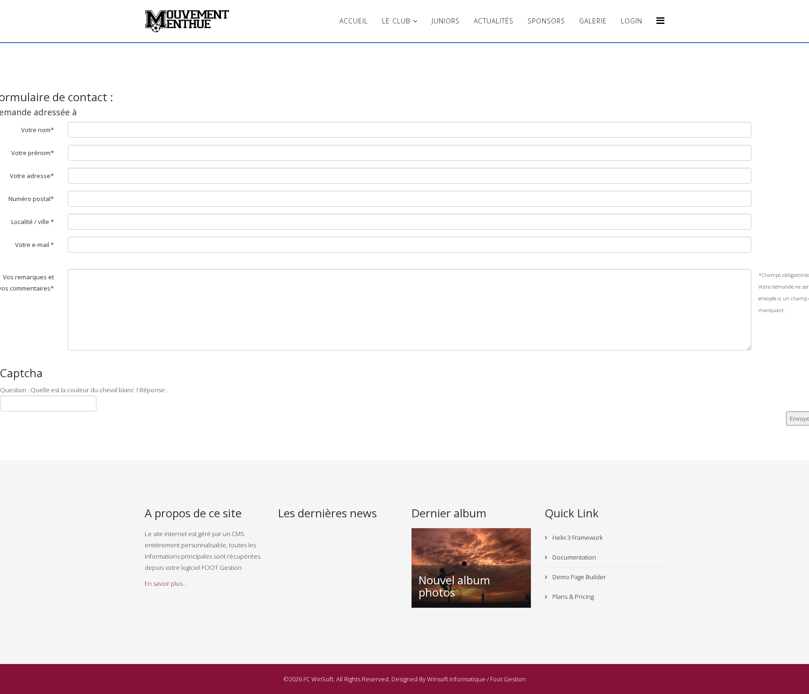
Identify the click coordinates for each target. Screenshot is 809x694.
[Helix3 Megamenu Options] (660, 20)
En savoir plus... (166, 583)
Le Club (396, 20)
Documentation (573, 557)
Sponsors (546, 20)
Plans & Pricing (572, 596)
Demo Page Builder (578, 577)
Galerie (593, 20)
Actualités (494, 20)
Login (631, 20)
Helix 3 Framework (577, 537)
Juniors (446, 20)
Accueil (353, 20)
